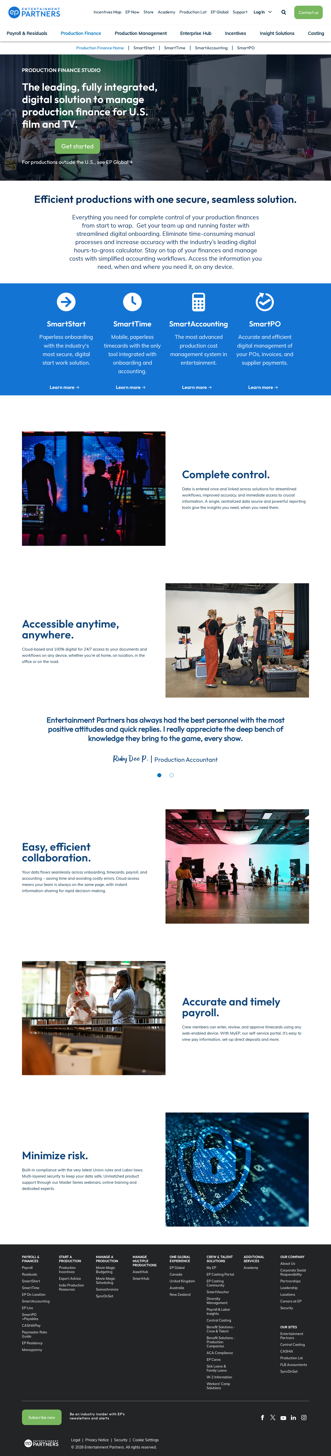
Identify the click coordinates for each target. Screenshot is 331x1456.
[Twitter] (273, 1417)
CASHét (286, 1351)
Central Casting (219, 1320)
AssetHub (140, 1272)
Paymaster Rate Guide (34, 1334)
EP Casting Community (215, 1283)
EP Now (132, 11)
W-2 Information (219, 1377)
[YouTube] (283, 1417)
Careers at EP (291, 1301)
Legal (75, 1440)
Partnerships (290, 1281)
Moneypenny (32, 1350)
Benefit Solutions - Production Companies (221, 1342)
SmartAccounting (211, 47)
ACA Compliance (220, 1353)
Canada (176, 1274)
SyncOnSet (104, 1296)
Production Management (141, 33)
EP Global (220, 11)
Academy (166, 11)
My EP (211, 1268)
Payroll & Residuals (27, 33)
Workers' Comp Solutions (218, 1386)
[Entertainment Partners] (34, 12)
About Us (287, 1263)
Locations (287, 1294)
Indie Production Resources (71, 1287)
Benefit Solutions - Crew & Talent (221, 1329)
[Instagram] (304, 1417)
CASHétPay (31, 1325)
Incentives (235, 33)
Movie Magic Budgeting (105, 1270)
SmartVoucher (218, 1292)
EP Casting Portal (220, 1274)
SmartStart (144, 47)
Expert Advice (70, 1278)
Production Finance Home (100, 47)
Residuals (29, 1274)
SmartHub (141, 1278)
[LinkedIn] (293, 1417)
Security (286, 1308)
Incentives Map (107, 11)
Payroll (27, 1268)
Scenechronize (107, 1289)
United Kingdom (182, 1281)
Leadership (289, 1288)
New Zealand (180, 1294)
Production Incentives (67, 1270)
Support (240, 11)
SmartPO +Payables (30, 1317)
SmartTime (174, 47)
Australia (177, 1288)
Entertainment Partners (291, 1336)
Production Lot (193, 11)
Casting (316, 33)
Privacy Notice (97, 1440)
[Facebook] (262, 1417)
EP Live (27, 1308)
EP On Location (34, 1294)
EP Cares (214, 1359)
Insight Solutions (277, 33)
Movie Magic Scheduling (105, 1280)
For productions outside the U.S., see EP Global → (77, 162)
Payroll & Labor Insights (218, 1311)
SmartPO (246, 47)
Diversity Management (217, 1301)
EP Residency (32, 1343)
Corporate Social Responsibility (293, 1272)
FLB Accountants (293, 1365)
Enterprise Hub (196, 33)
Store (149, 11)
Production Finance (81, 33)
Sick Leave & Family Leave (217, 1368)
